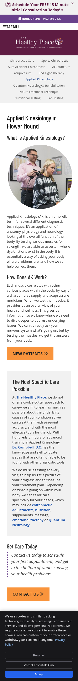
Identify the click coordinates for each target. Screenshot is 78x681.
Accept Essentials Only (39, 665)
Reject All (39, 655)
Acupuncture (61, 67)
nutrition (43, 510)
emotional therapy (27, 520)
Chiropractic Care (22, 60)
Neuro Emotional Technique (39, 92)
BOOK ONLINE (31, 19)
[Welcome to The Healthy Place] (39, 48)
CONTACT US (26, 594)
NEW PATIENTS (28, 353)
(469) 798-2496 (52, 19)
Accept (39, 674)
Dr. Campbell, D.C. (27, 447)
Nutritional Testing (28, 98)
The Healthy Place (31, 397)
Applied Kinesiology (39, 79)
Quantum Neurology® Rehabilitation (39, 85)
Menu (13, 26)
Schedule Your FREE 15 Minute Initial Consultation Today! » (39, 7)
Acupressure (23, 73)
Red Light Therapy (51, 73)
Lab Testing (55, 98)
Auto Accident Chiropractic (26, 67)
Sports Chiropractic (54, 60)
